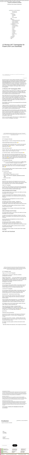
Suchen (15, 445)
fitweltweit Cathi (7, 74)
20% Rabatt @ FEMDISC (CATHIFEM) (15, 454)
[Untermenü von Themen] (13, 19)
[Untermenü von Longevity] (14, 13)
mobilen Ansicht (23, 161)
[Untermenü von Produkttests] (14, 24)
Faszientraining (7, 307)
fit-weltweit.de (5, 421)
